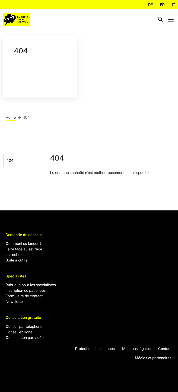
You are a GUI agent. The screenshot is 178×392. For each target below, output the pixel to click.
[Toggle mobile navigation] (171, 19)
